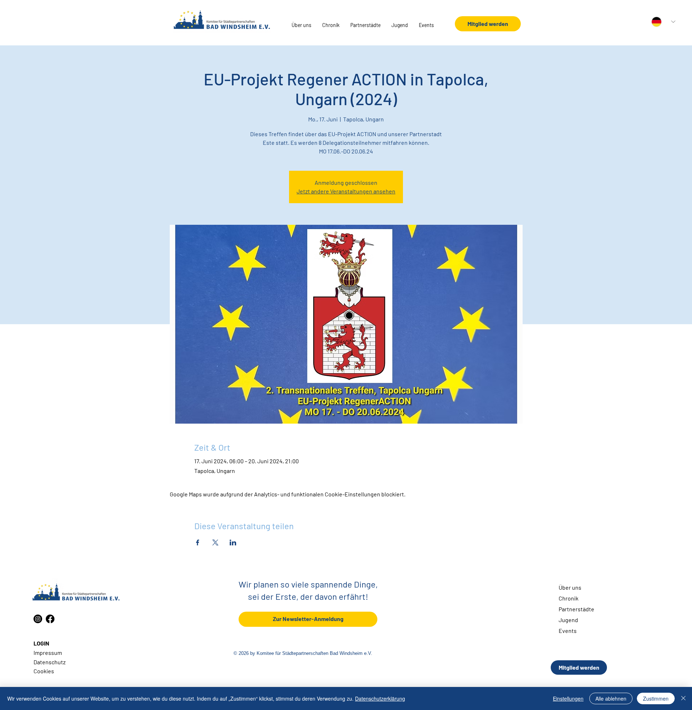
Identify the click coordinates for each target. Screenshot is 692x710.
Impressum (48, 652)
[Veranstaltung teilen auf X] (215, 542)
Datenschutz (50, 661)
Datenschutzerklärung (380, 698)
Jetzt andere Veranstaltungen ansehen (346, 191)
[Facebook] (50, 619)
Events (568, 630)
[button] (301, 25)
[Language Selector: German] (663, 21)
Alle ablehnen (610, 698)
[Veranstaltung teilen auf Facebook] (197, 542)
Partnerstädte (576, 609)
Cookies (44, 670)
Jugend (568, 619)
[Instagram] (38, 619)
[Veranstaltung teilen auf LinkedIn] (233, 542)
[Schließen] (683, 698)
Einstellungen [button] (568, 698)
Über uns (570, 587)
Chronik (568, 598)
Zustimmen (656, 698)
